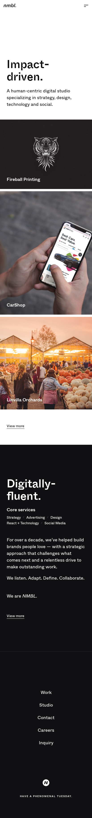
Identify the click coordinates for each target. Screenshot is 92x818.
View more (15, 426)
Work (46, 692)
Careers (46, 730)
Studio (46, 704)
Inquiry (46, 742)
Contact (46, 717)
